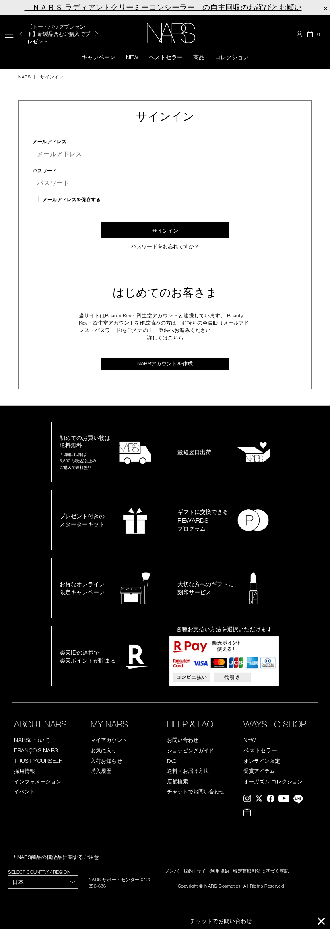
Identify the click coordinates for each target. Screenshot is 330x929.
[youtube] (285, 799)
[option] (63, 34)
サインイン (51, 76)
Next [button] (96, 33)
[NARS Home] (171, 33)
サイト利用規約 (213, 871)
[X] (261, 799)
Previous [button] (21, 34)
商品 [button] (198, 57)
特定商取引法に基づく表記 (261, 871)
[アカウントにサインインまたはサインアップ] (300, 34)
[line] (300, 800)
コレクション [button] (232, 57)
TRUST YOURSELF (38, 760)
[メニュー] (9, 34)
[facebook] (272, 799)
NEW (249, 739)
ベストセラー (166, 57)
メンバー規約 (179, 871)
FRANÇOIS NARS (36, 750)
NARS (24, 76)
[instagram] (249, 799)
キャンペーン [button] (99, 57)
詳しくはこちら (165, 337)
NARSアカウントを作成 (165, 363)
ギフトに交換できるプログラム (202, 520)
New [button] (132, 57)
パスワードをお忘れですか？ (165, 246)
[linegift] (249, 813)
